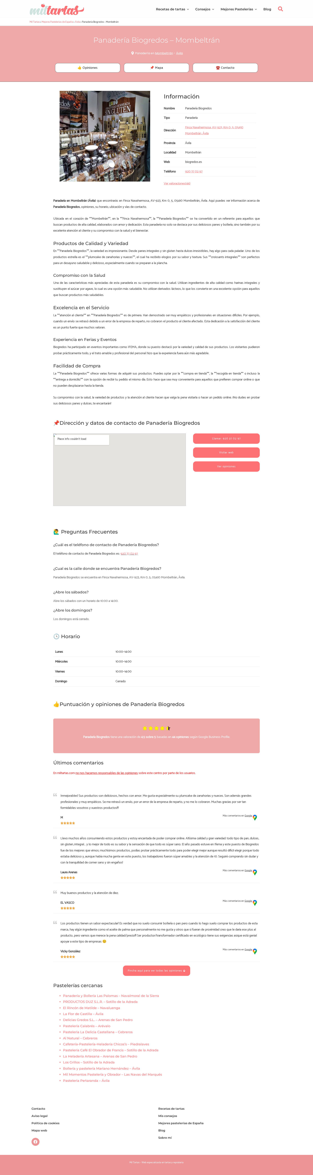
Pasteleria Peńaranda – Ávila (86, 1081)
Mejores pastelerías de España (181, 1123)
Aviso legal (40, 1116)
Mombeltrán (164, 53)
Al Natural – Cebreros (80, 1038)
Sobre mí (165, 1137)
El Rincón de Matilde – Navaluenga (91, 1008)
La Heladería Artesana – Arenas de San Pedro (100, 1056)
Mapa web (39, 1130)
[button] (280, 10)
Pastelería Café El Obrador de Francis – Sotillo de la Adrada (110, 1050)
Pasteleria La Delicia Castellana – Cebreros (98, 1032)
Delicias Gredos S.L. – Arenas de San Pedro (98, 1020)
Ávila (179, 53)
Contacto (38, 1108)
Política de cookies (45, 1123)
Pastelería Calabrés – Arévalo (86, 1026)
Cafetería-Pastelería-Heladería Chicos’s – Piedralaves (106, 1044)
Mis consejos (167, 1116)
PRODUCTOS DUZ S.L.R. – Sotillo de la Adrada (100, 1002)
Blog (161, 1130)
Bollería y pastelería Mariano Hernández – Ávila (101, 1069)
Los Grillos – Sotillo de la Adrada (89, 1062)
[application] (187, 9)
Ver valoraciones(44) (177, 183)
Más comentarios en (237, 816)
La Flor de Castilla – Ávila (83, 1014)
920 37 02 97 (129, 553)
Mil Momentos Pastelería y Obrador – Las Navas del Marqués (112, 1075)
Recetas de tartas (171, 1108)
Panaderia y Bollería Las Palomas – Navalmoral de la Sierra (111, 996)
